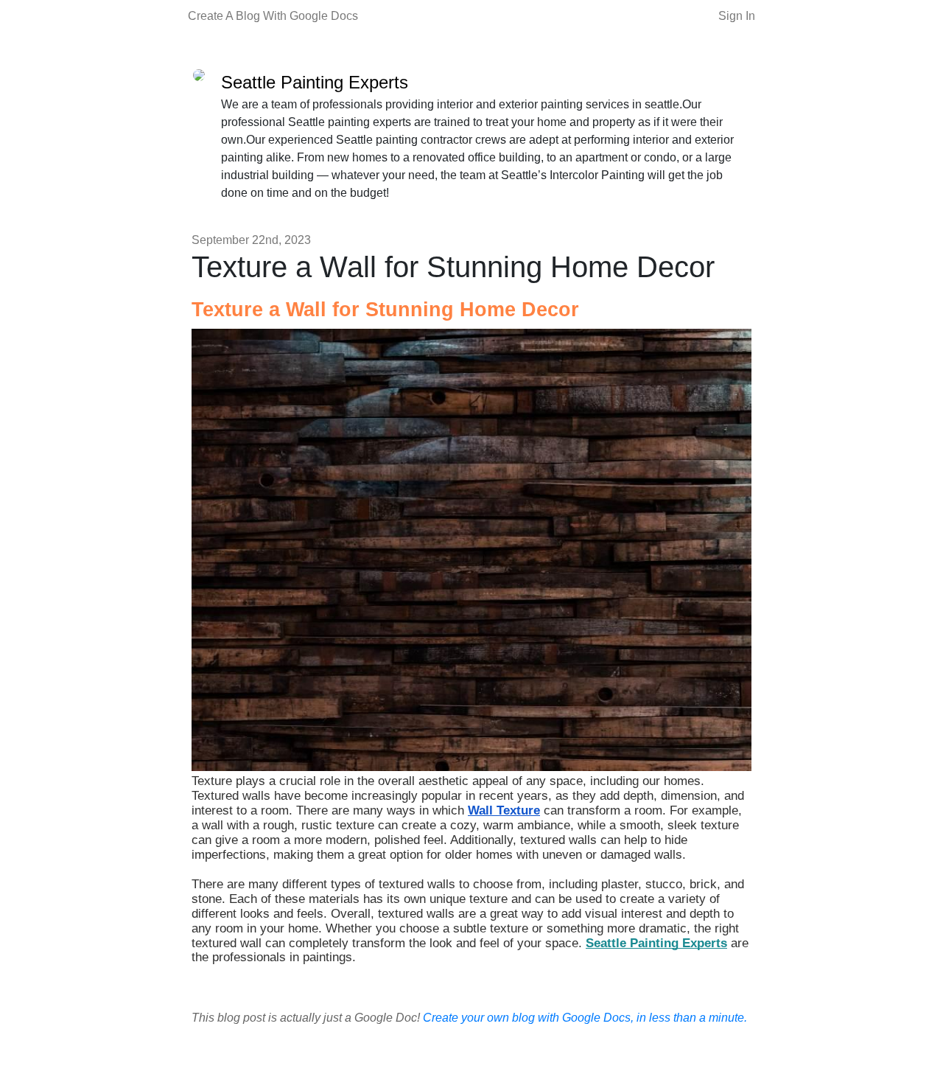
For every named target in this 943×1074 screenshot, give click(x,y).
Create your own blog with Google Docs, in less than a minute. (585, 1017)
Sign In (736, 16)
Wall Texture (504, 810)
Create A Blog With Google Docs (273, 16)
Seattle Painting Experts (314, 82)
